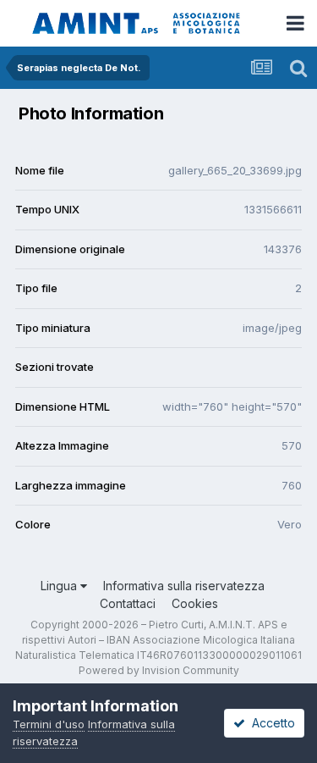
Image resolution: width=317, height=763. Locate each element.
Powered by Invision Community (159, 670)
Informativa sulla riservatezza (184, 585)
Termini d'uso (49, 724)
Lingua (60, 585)
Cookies (195, 603)
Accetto (270, 723)
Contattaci (128, 603)
